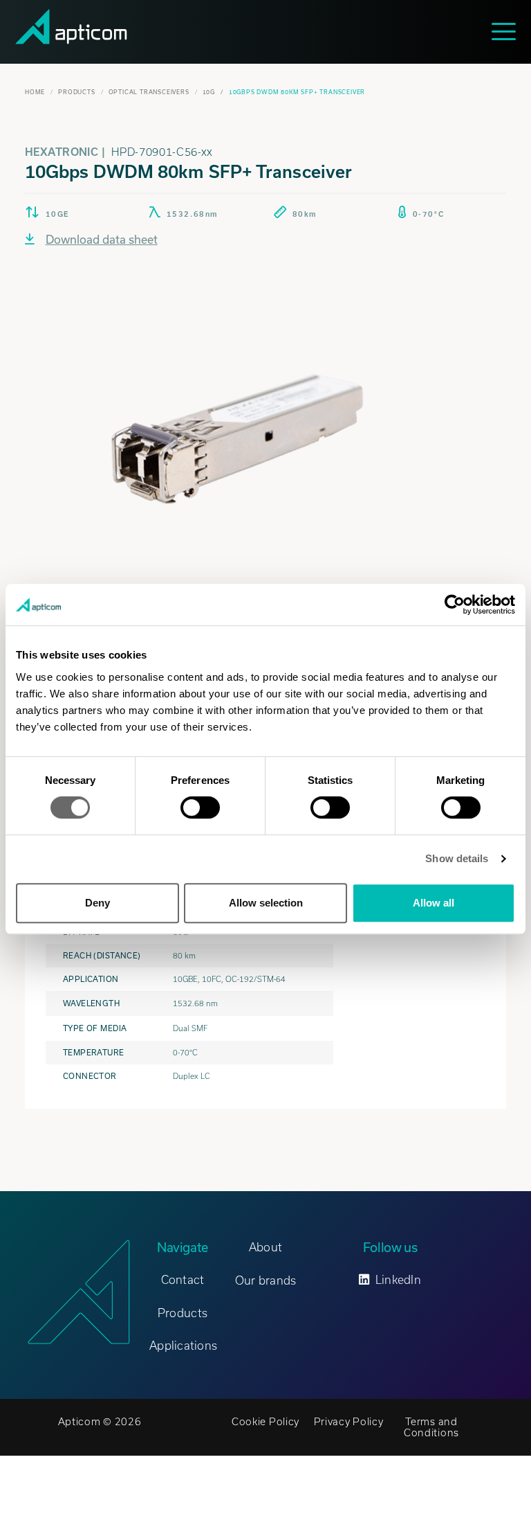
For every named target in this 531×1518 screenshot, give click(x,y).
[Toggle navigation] (507, 31)
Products (76, 92)
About (265, 1247)
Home (35, 92)
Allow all (433, 903)
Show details (456, 858)
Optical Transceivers (149, 92)
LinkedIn (398, 1280)
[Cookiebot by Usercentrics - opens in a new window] (454, 604)
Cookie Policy (265, 1421)
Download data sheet (102, 239)
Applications (183, 1345)
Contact (183, 1280)
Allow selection (266, 903)
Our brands (266, 1280)
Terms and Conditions (431, 1427)
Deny (97, 903)
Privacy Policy (349, 1421)
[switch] (200, 807)
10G (209, 92)
